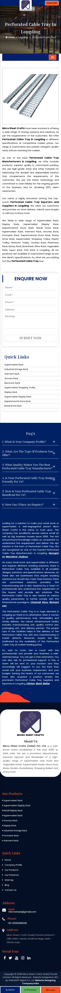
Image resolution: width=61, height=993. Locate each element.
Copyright (9, 974)
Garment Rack (11, 373)
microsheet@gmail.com (22, 911)
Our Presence (11, 875)
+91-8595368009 (17, 923)
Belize (46, 683)
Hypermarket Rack (13, 815)
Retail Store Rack (13, 405)
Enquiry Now (52, 3)
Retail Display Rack (13, 810)
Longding (22, 37)
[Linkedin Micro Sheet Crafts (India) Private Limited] (28, 958)
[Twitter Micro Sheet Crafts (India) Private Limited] (10, 958)
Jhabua (23, 556)
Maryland (11, 556)
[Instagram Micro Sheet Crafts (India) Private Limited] (22, 958)
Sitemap (8, 880)
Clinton (30, 683)
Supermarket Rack (13, 364)
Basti (39, 683)
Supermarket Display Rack (17, 396)
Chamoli (35, 602)
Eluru (45, 602)
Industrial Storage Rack (16, 369)
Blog (6, 885)
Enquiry (51, 990)
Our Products (11, 869)
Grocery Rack (11, 378)
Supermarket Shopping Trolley (20, 387)
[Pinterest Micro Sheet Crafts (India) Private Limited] (16, 958)
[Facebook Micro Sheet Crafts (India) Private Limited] (5, 958)
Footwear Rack (11, 835)
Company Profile (13, 864)
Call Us (11, 989)
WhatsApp (31, 989)
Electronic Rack (12, 383)
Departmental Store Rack (17, 401)
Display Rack (10, 392)
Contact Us (10, 890)
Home (11, 37)
